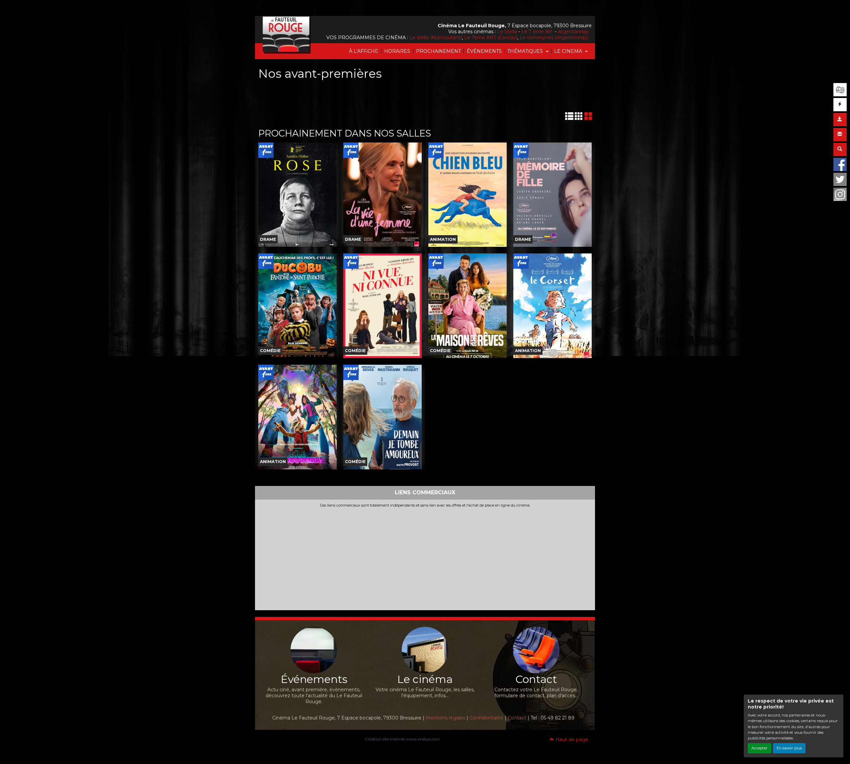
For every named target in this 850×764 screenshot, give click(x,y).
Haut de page (571, 739)
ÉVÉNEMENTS (484, 51)
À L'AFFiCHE (363, 51)
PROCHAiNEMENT (438, 51)
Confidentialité (486, 718)
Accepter (759, 748)
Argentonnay (573, 32)
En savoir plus (789, 748)
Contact (517, 718)
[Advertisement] (425, 557)
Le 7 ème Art (537, 32)
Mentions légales (445, 718)
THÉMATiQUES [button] (525, 51)
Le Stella (507, 32)
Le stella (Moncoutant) (435, 38)
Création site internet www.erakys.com (402, 738)
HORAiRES (397, 51)
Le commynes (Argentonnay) (554, 38)
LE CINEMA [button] (568, 51)
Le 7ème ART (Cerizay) (490, 38)
